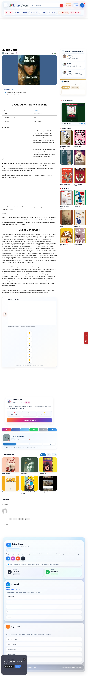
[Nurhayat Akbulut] (3, 53)
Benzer (43, 454)
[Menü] (6, 5)
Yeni (49, 454)
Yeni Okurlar (66, 87)
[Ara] (61, 5)
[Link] (23, 519)
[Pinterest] (18, 558)
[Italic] (11, 519)
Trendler (68, 5)
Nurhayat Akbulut (9, 53)
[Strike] (15, 519)
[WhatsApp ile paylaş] (33, 429)
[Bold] (9, 519)
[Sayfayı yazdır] (52, 429)
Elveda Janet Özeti (13, 95)
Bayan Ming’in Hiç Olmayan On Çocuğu (28, 492)
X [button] (24, 659)
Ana (3, 492)
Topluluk (23, 444)
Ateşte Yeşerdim (6, 473)
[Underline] (13, 519)
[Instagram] (6, 429)
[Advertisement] (44, 31)
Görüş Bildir (86, 338)
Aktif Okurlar (75, 87)
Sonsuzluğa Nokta (44, 492)
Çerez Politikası (9, 666)
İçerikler (36, 444)
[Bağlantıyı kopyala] (43, 429)
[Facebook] (15, 429)
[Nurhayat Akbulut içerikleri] (6, 438)
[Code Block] (22, 519)
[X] (24, 429)
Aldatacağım (43, 473)
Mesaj (49, 444)
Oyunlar (76, 5)
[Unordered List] (18, 519)
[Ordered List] (16, 519)
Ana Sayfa (4, 47)
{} (25, 519)
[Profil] (82, 5)
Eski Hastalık (24, 473)
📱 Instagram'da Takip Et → (29, 420)
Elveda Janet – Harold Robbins (16, 93)
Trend (54, 454)
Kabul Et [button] (18, 666)
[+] (28, 519)
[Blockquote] (20, 519)
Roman (11, 47)
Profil (9, 444)
